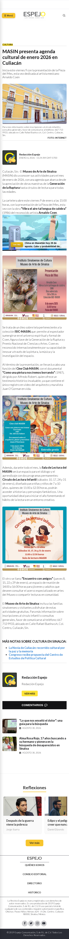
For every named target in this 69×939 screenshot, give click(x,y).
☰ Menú (8, 15)
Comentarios (32, 705)
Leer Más (17, 244)
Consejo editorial (35, 874)
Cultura (7, 44)
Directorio (34, 883)
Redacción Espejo (34, 677)
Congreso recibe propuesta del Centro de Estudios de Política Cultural (36, 656)
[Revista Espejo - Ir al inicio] (34, 858)
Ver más (29, 693)
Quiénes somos (34, 865)
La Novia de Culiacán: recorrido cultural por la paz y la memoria (37, 649)
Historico (34, 892)
